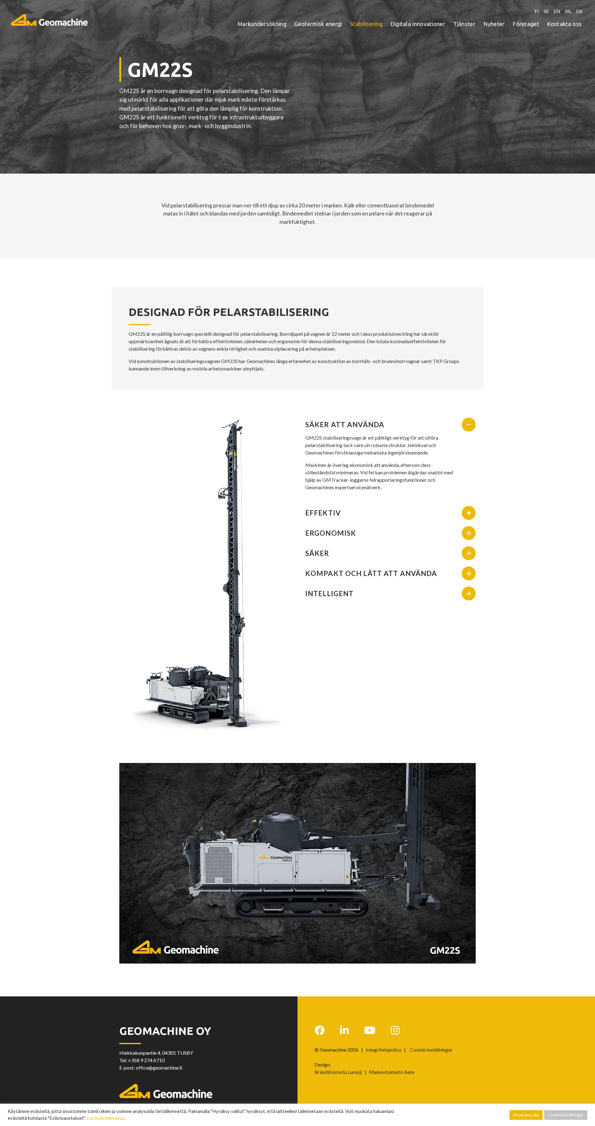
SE (546, 11)
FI (537, 11)
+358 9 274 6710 (146, 1060)
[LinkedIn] (344, 1030)
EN (556, 11)
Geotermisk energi (318, 24)
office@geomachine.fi (159, 1068)
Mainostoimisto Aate (391, 1072)
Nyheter (494, 24)
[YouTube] (369, 1030)
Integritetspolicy (383, 1050)
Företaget (526, 24)
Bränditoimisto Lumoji (338, 1072)
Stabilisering (366, 24)
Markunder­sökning (262, 24)
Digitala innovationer (417, 24)
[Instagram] (395, 1030)
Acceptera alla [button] (526, 1114)
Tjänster (464, 24)
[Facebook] (319, 1030)
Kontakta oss (564, 24)
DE (579, 11)
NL (568, 11)
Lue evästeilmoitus (105, 1118)
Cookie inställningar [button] (431, 1049)
